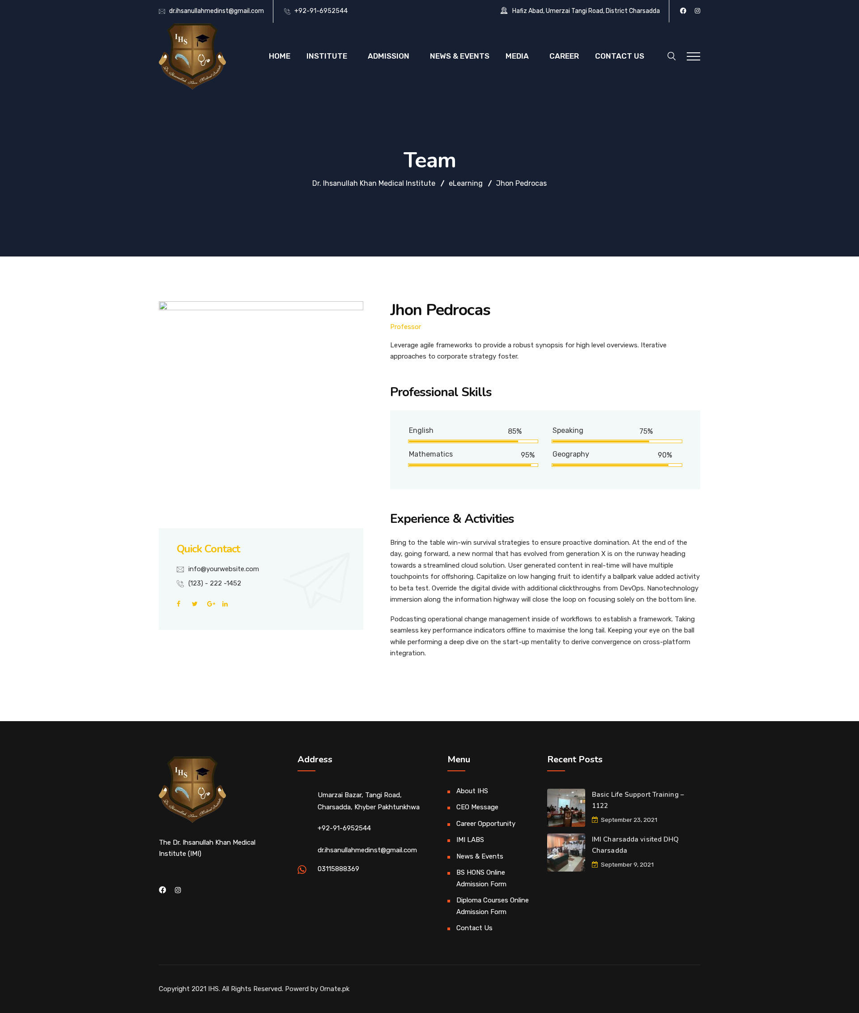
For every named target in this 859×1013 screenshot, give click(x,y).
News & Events (459, 55)
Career (564, 55)
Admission (388, 55)
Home (279, 55)
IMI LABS (470, 840)
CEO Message (477, 807)
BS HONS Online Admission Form (481, 878)
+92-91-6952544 (321, 11)
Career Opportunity (485, 824)
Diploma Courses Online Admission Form (492, 906)
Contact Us (619, 55)
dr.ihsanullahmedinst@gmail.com (216, 11)
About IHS (472, 791)
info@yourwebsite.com (223, 569)
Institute (326, 55)
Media (517, 55)
